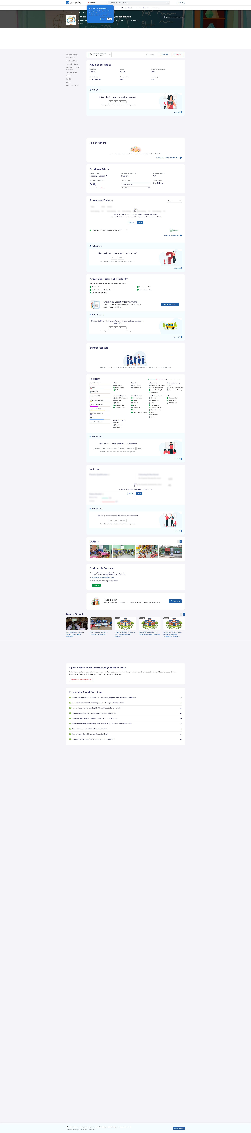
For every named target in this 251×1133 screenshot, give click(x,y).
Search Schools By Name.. (119, 3)
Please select (99, 54)
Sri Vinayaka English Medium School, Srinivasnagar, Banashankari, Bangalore (172, 634)
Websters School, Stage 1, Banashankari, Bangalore (99, 633)
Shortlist (178, 54)
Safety (122, 448)
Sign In (181, 3)
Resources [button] (154, 8)
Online (114, 258)
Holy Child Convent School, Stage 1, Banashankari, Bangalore (75, 634)
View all (177, 112)
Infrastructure (130, 448)
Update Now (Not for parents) (81, 680)
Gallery (68, 82)
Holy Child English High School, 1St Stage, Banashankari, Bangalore (125, 634)
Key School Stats (72, 55)
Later (103, 19)
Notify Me (164, 54)
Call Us (97, 585)
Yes (111, 102)
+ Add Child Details (170, 304)
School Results (71, 73)
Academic (97, 448)
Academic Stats (71, 61)
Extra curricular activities (110, 448)
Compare (151, 54)
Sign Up (131, 222)
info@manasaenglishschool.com (103, 578)
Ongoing (174, 230)
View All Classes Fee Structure (167, 158)
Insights (69, 79)
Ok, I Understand (179, 1128)
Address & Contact (72, 85)
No (116, 102)
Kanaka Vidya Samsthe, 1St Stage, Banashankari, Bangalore (149, 633)
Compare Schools (142, 8)
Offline (121, 258)
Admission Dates (72, 64)
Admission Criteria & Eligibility (73, 68)
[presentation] (178, 541)
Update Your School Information (174, 17)
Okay (109, 19)
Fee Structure (71, 58)
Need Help (176, 601)
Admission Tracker (127, 8)
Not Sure (122, 102)
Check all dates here (171, 235)
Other (139, 448)
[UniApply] (73, 3)
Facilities (69, 76)
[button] (174, 201)
